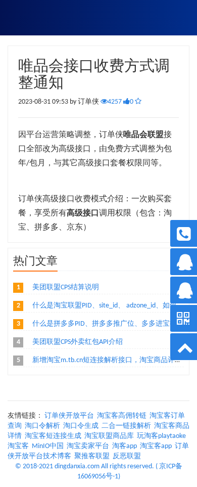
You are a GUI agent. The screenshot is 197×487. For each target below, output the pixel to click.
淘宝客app (156, 446)
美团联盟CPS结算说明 (65, 287)
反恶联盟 (127, 456)
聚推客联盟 (92, 456)
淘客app (124, 446)
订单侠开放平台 (69, 416)
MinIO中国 (48, 446)
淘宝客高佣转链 (121, 416)
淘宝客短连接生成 (53, 436)
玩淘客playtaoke (161, 436)
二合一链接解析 (126, 426)
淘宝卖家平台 (88, 446)
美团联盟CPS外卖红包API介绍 (77, 342)
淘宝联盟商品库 (109, 436)
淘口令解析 (42, 426)
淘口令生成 (80, 426)
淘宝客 (18, 446)
